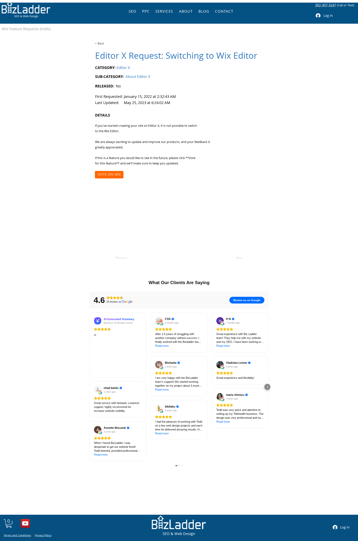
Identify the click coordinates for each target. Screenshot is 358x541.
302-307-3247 (325, 5)
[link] (9, 523)
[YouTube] (25, 523)
